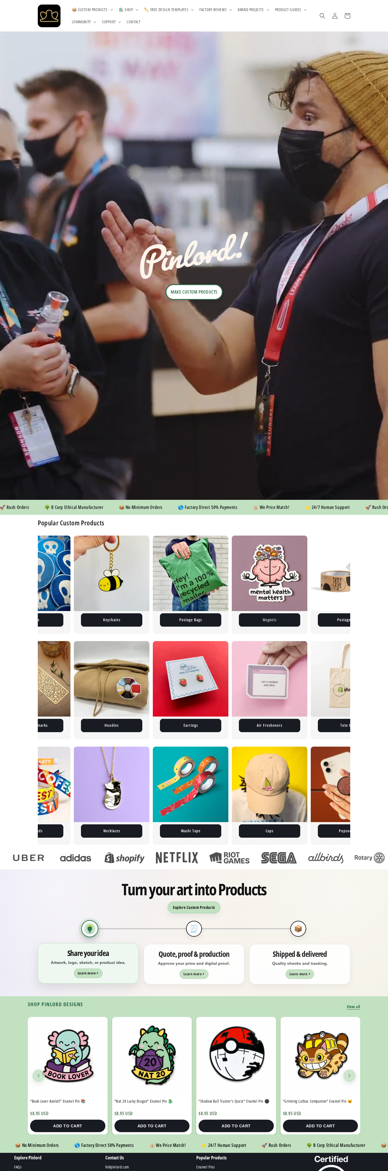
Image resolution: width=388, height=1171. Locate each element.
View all (353, 1006)
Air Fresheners (190, 725)
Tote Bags (269, 725)
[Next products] (349, 1075)
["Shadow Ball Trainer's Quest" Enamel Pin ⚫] (152, 1057)
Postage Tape (219, 619)
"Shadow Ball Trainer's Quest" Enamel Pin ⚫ (149, 1101)
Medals (298, 830)
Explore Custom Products (194, 907)
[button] (91, 10)
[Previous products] (38, 1075)
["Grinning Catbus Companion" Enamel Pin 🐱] (236, 1057)
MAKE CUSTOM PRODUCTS (194, 292)
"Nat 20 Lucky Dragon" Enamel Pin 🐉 (59, 1101)
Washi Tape (61, 830)
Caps (140, 830)
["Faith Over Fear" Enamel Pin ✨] (320, 1057)
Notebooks (348, 725)
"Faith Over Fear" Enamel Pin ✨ (308, 1101)
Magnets (140, 619)
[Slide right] (339, 584)
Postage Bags (61, 619)
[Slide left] (48, 584)
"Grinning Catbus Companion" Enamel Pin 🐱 (233, 1101)
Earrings (112, 725)
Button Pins (298, 619)
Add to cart (67, 1126)
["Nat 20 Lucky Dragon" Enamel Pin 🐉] (68, 1057)
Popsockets (219, 830)
